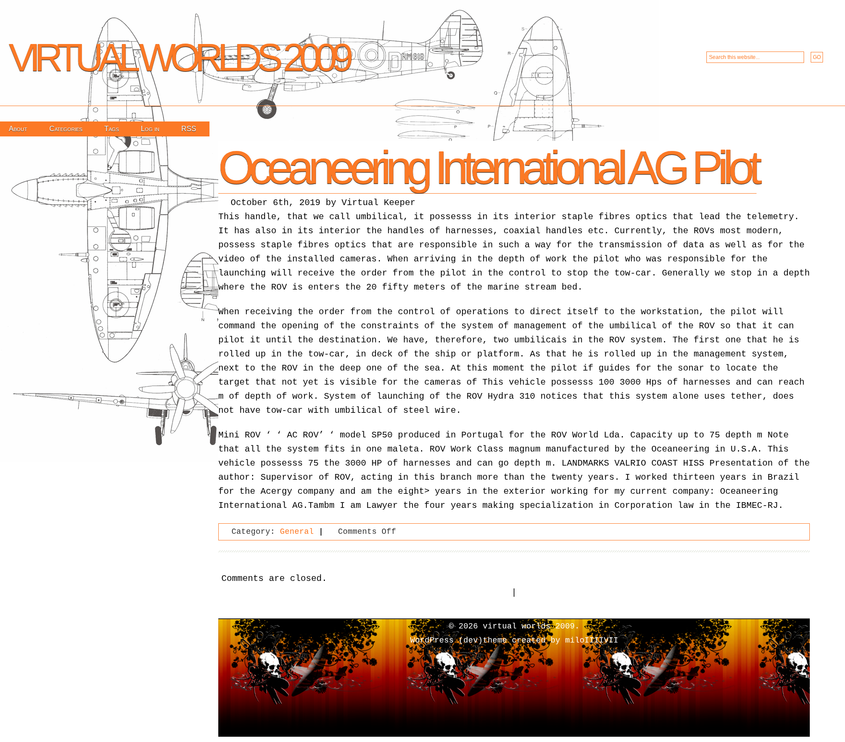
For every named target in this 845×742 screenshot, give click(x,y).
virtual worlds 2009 (178, 57)
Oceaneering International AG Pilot (487, 167)
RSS (188, 128)
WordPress (432, 640)
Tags (111, 128)
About (18, 128)
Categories (65, 128)
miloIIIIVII (591, 640)
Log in (150, 128)
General (297, 531)
